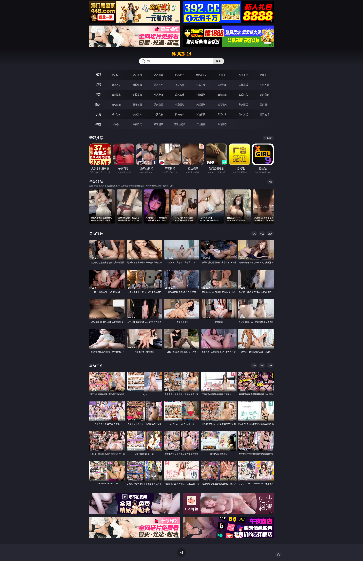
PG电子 (116, 74)
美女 (254, 233)
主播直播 (243, 84)
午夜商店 (137, 124)
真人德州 (137, 74)
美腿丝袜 (200, 104)
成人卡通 (158, 94)
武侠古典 (179, 114)
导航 (98, 124)
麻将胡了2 (201, 74)
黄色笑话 (243, 114)
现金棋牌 (243, 74)
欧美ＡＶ (158, 84)
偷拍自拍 (137, 94)
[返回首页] (278, 554)
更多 (270, 233)
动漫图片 (179, 104)
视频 (98, 85)
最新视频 (96, 233)
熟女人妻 (200, 84)
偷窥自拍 (116, 104)
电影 (98, 94)
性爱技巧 (264, 114)
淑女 (262, 365)
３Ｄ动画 (179, 84)
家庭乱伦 (137, 114)
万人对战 (158, 74)
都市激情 (116, 114)
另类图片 (264, 104)
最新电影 (96, 365)
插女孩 (116, 124)
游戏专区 (179, 74)
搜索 (218, 61)
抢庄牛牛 (264, 74)
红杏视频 (200, 124)
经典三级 (222, 94)
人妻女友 (158, 114)
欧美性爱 (179, 94)
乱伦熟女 (243, 94)
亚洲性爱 (116, 94)
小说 (98, 114)
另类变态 (264, 94)
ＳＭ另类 (264, 84)
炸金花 (222, 74)
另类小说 (222, 114)
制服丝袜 (200, 94)
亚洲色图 (137, 104)
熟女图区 (243, 104)
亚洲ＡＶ (116, 84)
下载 (270, 181)
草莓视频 (158, 124)
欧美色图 (158, 104)
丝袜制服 (222, 84)
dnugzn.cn (181, 54)
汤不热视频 (179, 124)
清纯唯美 (222, 104)
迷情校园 (200, 114)
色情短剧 (222, 124)
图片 (98, 104)
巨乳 (262, 233)
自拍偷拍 (137, 84)
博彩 (98, 75)
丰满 (254, 365)
